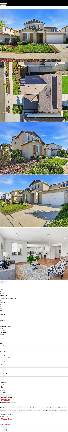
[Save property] (4, 281)
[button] (34, 35)
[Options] (1, 281)
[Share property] (6, 281)
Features (4, 7)
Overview (4, 6)
